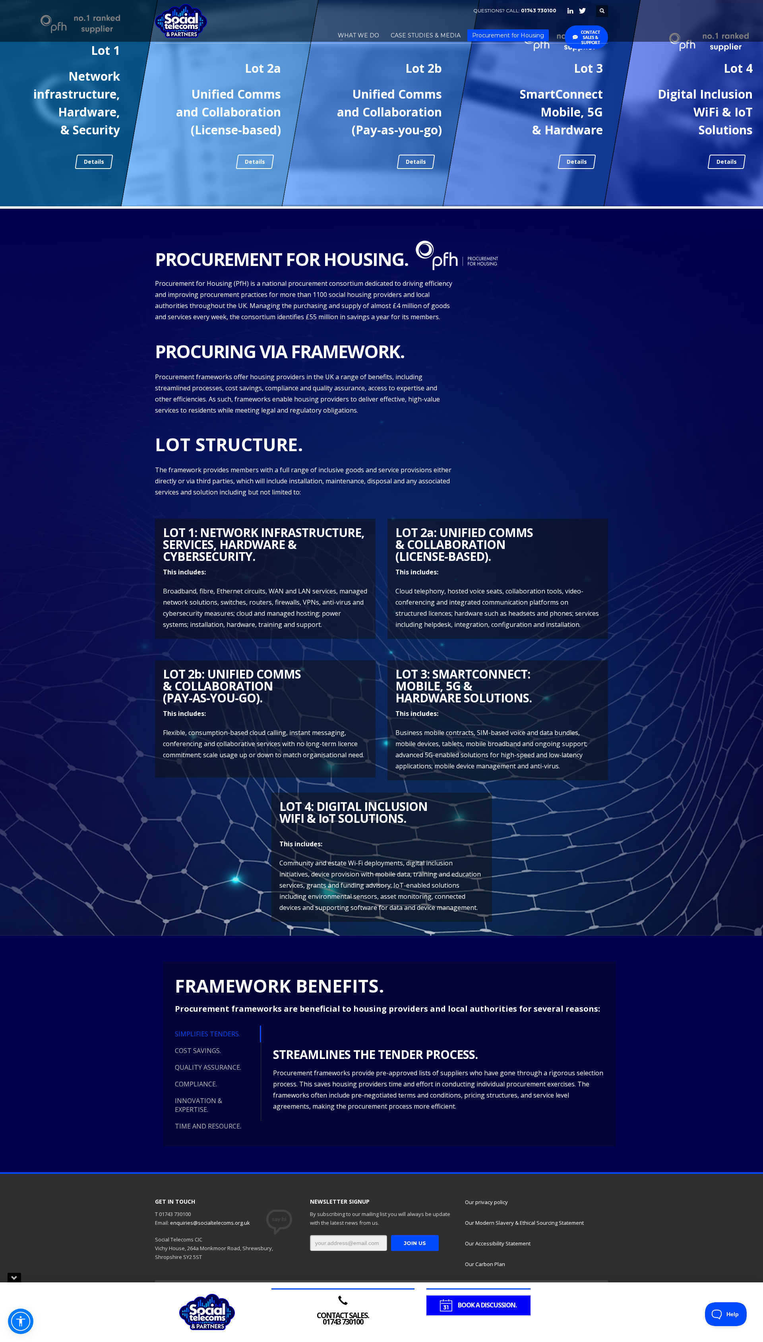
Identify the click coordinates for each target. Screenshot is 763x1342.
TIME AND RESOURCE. (208, 1126)
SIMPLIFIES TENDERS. (207, 1034)
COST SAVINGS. (198, 1050)
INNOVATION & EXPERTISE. (198, 1105)
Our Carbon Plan (485, 1264)
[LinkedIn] (570, 11)
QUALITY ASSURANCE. (208, 1067)
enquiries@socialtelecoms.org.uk (210, 1222)
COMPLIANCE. (196, 1084)
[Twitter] (582, 11)
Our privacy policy (486, 1202)
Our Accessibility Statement (498, 1243)
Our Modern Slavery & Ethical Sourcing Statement (524, 1222)
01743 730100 (538, 11)
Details (93, 161)
